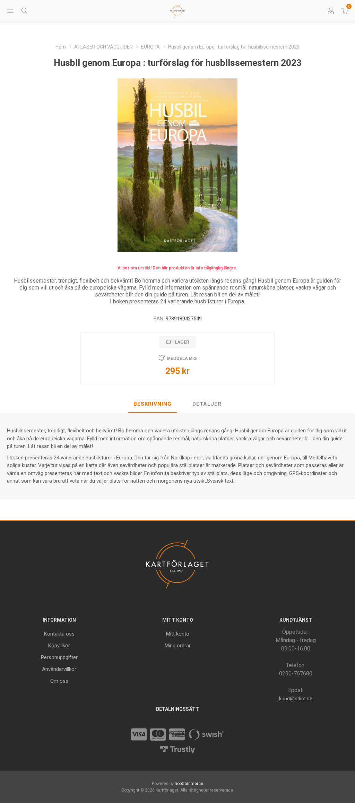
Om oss (59, 681)
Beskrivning (152, 404)
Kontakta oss (59, 634)
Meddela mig (182, 358)
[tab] (152, 404)
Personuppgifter (59, 657)
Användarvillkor (59, 669)
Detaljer (207, 404)
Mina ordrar (178, 645)
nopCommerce (189, 783)
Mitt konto (177, 634)
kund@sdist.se (295, 699)
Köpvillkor (59, 645)
